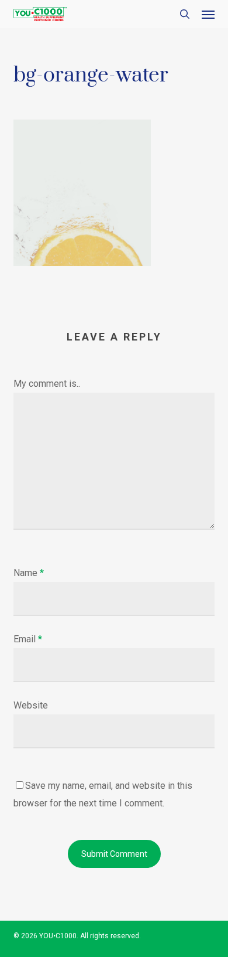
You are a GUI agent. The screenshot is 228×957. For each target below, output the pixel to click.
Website (30, 705)
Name (28, 572)
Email (27, 639)
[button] (208, 14)
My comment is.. (46, 383)
